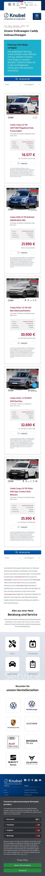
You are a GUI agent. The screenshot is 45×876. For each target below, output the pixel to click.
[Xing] (31, 781)
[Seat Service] (13, 760)
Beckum (6, 792)
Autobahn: (16, 172)
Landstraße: (31, 170)
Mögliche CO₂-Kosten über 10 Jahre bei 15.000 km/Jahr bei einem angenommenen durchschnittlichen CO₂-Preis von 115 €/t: (22, 174)
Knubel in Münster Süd (27, 231)
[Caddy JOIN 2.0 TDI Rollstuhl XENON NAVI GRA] (22, 200)
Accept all (22, 870)
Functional (10, 825)
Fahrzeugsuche (28, 795)
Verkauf (26, 786)
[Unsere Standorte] (35, 781)
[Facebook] (24, 781)
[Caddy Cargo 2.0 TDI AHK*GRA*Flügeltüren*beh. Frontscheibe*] (22, 108)
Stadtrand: (22, 170)
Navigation (37, 16)
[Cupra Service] (32, 760)
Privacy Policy (22, 860)
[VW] (13, 705)
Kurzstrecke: (12, 170)
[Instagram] (28, 781)
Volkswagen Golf (19, 577)
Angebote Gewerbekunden (31, 792)
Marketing (10, 836)
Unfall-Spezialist (33, 674)
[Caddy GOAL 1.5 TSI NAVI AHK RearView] (22, 381)
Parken (23, 163)
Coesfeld (6, 795)
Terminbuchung (32, 654)
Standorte (6, 786)
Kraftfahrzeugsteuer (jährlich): (24, 261)
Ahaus (5, 790)
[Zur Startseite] (13, 782)
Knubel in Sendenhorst (27, 142)
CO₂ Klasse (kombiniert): (29, 257)
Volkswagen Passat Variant (12, 594)
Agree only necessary (22, 865)
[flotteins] (32, 724)
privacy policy (23, 854)
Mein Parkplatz (13, 3)
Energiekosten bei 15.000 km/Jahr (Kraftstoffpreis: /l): (21, 172)
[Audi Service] (13, 742)
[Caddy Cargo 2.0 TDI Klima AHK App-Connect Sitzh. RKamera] (22, 471)
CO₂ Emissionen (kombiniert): (15, 168)
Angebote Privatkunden (30, 790)
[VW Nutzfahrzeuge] (32, 705)
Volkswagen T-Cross (10, 580)
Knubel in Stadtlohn (28, 322)
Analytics (10, 830)
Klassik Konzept (12, 674)
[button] (13, 84)
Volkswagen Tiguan (22, 585)
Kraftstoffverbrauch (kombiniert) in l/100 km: (24, 169)
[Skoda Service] (32, 742)
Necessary (10, 819)
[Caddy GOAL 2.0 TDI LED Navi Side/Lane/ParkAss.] (22, 290)
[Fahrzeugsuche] (39, 781)
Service (12, 654)
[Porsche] (13, 724)
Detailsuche (22, 79)
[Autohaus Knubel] (15, 16)
